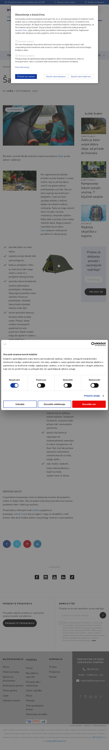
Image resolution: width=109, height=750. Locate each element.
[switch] (41, 385)
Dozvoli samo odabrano (81, 76)
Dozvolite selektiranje (54, 404)
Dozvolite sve (89, 404)
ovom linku (22, 30)
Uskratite (19, 404)
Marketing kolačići (26, 55)
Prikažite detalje (92, 396)
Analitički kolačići (26, 41)
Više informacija (22, 67)
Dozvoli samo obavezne (56, 76)
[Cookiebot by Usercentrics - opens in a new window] (93, 344)
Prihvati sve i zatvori (26, 76)
